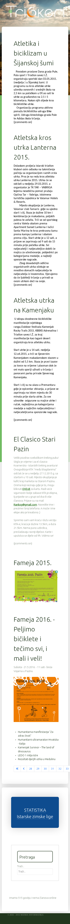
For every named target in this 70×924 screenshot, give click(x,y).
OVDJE (26, 489)
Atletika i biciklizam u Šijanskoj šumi (34, 53)
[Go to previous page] (24, 769)
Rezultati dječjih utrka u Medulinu (36, 759)
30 (45, 768)
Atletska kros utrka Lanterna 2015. (35, 147)
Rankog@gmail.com (25, 504)
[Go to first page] (17, 769)
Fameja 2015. (33, 562)
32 (60, 768)
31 (52, 768)
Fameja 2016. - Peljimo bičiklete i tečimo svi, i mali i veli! (34, 639)
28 (30, 768)
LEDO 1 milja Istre (28, 755)
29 (37, 768)
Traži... (20, 866)
